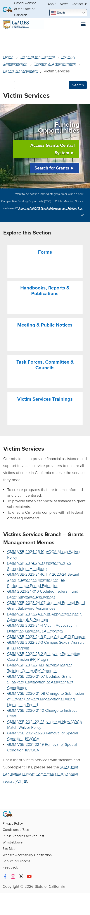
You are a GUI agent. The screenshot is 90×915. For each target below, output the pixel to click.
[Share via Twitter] (21, 876)
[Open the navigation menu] (83, 24)
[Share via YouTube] (29, 876)
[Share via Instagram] (13, 876)
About (52, 4)
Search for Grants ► (55, 168)
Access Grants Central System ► (52, 149)
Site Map (9, 848)
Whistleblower (13, 842)
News (64, 4)
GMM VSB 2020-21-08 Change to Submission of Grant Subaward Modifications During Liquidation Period (45, 699)
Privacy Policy (13, 823)
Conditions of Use (16, 829)
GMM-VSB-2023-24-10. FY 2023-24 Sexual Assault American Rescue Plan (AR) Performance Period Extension (43, 579)
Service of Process (16, 861)
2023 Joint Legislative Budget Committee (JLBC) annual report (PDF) (40, 774)
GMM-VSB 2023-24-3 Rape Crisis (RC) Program (46, 636)
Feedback (10, 867)
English (61, 12)
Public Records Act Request (23, 835)
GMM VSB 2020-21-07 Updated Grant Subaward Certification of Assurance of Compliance (40, 682)
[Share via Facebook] (5, 876)
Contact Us (79, 4)
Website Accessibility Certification (27, 854)
